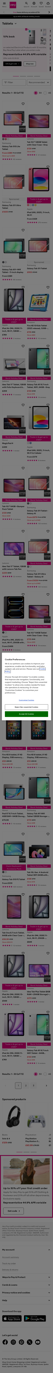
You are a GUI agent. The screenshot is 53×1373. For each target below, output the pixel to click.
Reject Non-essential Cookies (26, 707)
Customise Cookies (26, 700)
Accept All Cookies (26, 714)
